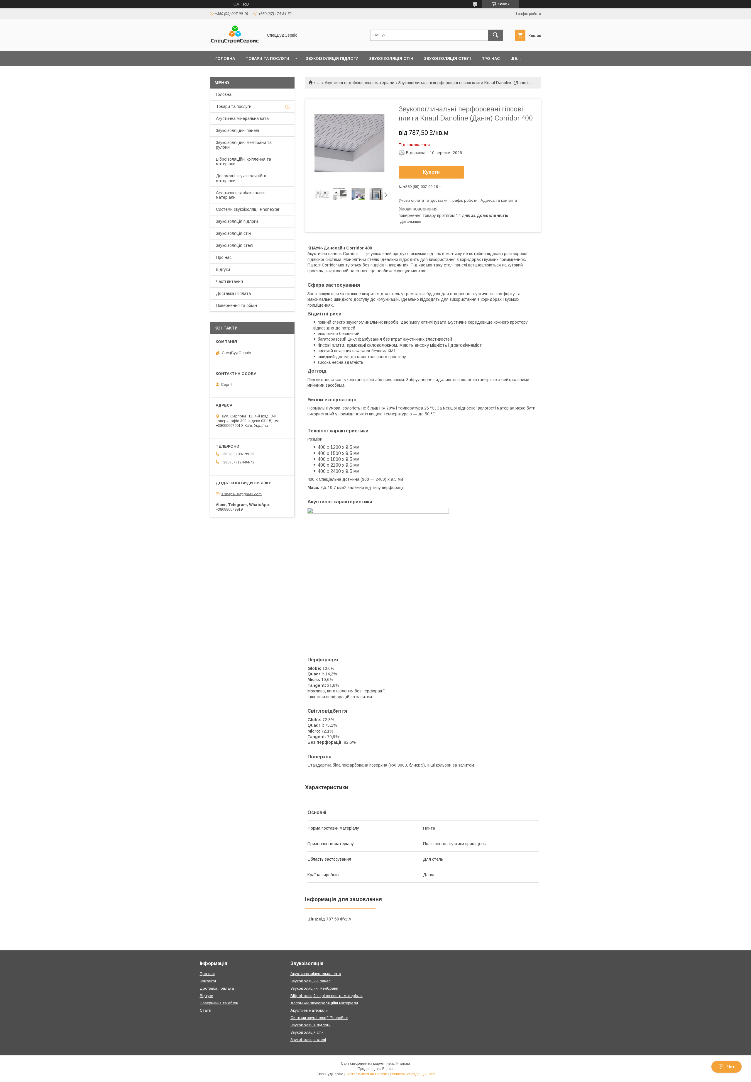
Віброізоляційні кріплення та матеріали (243, 161)
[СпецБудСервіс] (235, 43)
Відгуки (223, 269)
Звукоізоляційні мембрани (314, 988)
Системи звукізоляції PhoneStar (319, 1017)
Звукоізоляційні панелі (237, 130)
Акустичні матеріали (309, 1010)
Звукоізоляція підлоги (332, 58)
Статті (205, 1010)
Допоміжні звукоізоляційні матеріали (241, 178)
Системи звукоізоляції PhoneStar (248, 209)
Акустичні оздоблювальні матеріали (359, 82)
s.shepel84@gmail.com (241, 494)
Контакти (208, 981)
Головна (225, 58)
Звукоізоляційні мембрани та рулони (244, 145)
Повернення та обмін (236, 305)
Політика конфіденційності (412, 1074)
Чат (731, 1066)
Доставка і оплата (233, 293)
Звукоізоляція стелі (447, 58)
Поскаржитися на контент (367, 1074)
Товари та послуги (267, 58)
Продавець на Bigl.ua (375, 1069)
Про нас (490, 58)
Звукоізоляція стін (391, 58)
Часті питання (229, 281)
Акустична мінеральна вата (242, 118)
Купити (431, 172)
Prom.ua (403, 1063)
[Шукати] (495, 35)
